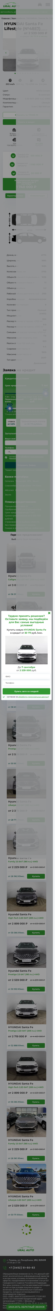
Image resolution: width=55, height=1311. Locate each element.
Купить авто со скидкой (26, 691)
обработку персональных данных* (33, 697)
